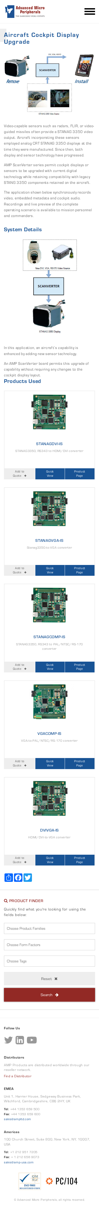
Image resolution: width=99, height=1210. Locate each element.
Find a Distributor (18, 1076)
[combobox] (49, 928)
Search (47, 994)
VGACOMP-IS (49, 733)
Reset (46, 978)
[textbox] (51, 928)
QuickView (50, 473)
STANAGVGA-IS (49, 540)
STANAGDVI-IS (49, 443)
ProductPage (79, 473)
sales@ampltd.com (17, 1119)
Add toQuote (19, 473)
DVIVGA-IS (49, 830)
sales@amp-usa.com (19, 1162)
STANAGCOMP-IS (49, 637)
